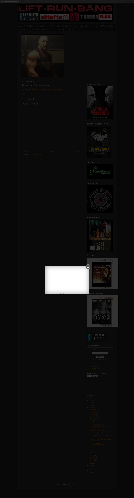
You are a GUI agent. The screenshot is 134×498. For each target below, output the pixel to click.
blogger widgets (65, 293)
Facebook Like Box (74, 293)
